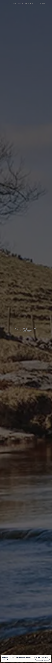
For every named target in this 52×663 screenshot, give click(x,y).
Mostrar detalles (5, 659)
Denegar (46, 659)
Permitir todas (39, 659)
